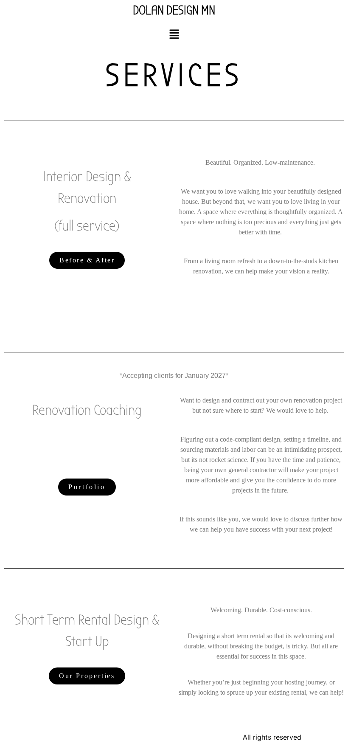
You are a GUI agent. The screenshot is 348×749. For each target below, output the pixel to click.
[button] (174, 34)
